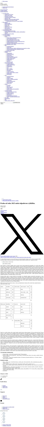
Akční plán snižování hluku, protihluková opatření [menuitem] (15, 49)
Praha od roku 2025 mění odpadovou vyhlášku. (11, 200)
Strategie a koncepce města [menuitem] (9, 33)
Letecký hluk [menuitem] (9, 47)
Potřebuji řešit (5, 386)
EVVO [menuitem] (6, 36)
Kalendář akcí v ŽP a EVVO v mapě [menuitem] (11, 20)
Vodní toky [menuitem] (9, 77)
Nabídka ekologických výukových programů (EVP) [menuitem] (15, 41)
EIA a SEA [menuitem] (7, 97)
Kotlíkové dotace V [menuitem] (10, 56)
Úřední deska (5, 397)
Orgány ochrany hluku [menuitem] (11, 50)
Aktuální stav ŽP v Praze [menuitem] (9, 14)
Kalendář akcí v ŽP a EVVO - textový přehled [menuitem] (15, 21)
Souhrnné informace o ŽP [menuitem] (7, 29)
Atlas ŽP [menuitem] (6, 32)
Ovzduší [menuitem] (6, 52)
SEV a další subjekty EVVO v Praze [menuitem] (13, 39)
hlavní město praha (25, 257)
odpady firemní (9, 257)
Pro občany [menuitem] (9, 85)
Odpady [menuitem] (6, 84)
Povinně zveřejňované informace (8, 6)
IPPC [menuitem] (6, 99)
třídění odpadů (19, 257)
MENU (2, 103)
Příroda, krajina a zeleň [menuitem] (9, 62)
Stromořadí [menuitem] (9, 70)
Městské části (5, 7)
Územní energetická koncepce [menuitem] (12, 95)
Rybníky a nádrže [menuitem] (10, 78)
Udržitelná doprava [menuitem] (8, 51)
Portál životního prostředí (7, 199)
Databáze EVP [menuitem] (7, 26)
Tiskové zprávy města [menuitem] (8, 15)
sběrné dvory (14, 257)
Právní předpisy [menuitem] (7, 98)
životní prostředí (3, 256)
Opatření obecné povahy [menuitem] (11, 81)
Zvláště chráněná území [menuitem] (11, 64)
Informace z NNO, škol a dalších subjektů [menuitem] (12, 19)
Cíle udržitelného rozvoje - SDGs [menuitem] (10, 44)
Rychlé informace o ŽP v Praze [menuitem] (10, 30)
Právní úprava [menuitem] (9, 55)
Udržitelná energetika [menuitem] (8, 90)
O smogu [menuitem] (8, 60)
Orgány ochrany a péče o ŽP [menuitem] (9, 100)
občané (30, 257)
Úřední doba (5, 395)
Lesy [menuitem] (8, 67)
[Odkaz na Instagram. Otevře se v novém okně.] (4, 417)
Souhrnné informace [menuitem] (10, 46)
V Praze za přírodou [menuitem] (10, 71)
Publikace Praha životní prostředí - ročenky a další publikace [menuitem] (15, 31)
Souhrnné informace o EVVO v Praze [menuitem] (13, 40)
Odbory (4, 396)
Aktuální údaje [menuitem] (9, 53)
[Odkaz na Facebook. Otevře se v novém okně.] (4, 414)
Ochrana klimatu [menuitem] (7, 35)
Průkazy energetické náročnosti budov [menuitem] (13, 96)
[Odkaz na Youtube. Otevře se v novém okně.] (4, 422)
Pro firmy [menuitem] (8, 86)
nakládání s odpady (9, 256)
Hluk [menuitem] (5, 45)
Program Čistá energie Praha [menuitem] (12, 91)
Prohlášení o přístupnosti (7, 425)
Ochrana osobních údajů (7, 424)
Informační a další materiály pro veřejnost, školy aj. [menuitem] (15, 43)
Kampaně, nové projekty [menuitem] (9, 16)
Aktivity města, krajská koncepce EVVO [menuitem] (14, 37)
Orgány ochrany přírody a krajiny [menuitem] (12, 72)
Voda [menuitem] (5, 75)
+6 (16, 256)
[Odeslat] (16, 102)
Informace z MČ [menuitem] (7, 18)
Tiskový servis (5, 387)
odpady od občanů (3, 257)
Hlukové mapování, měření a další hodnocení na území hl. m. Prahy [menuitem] (18, 48)
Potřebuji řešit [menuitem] (9, 59)
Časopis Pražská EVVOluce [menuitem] (11, 38)
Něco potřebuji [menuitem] (5, 22)
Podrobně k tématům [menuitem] (6, 34)
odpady (14, 256)
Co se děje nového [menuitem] (6, 13)
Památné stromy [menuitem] (9, 66)
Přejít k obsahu (5, 1)
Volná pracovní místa (6, 398)
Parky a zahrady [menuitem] (9, 68)
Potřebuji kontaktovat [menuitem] (8, 24)
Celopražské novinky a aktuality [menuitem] (10, 17)
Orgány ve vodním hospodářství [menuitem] (12, 79)
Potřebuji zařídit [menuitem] (7, 23)
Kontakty (4, 385)
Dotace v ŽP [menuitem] (7, 25)
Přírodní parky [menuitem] (9, 65)
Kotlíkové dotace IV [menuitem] (10, 93)
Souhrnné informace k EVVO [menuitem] (12, 42)
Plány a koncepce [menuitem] (10, 61)
